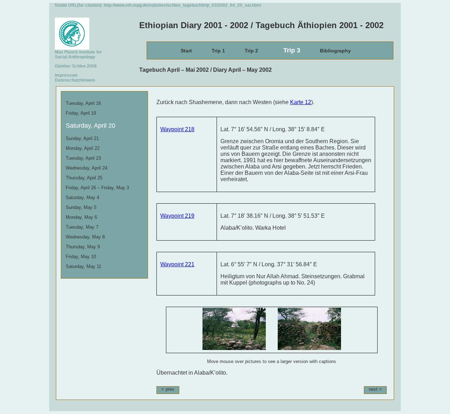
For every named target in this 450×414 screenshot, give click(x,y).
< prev (167, 389)
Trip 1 (218, 50)
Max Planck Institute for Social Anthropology (78, 54)
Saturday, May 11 (83, 266)
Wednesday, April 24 (86, 168)
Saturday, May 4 (82, 197)
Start (186, 50)
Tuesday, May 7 (82, 227)
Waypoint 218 (177, 129)
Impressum (66, 75)
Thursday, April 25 (84, 177)
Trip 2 (251, 50)
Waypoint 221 (177, 264)
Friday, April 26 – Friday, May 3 (97, 187)
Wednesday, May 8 (85, 237)
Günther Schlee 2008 (76, 66)
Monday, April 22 (82, 148)
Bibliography (335, 50)
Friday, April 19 (81, 113)
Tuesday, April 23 (83, 158)
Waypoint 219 (177, 216)
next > (375, 389)
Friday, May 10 (81, 256)
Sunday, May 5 (81, 207)
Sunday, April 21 (82, 138)
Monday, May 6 (81, 217)
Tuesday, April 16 (83, 103)
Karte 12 (300, 102)
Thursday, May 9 (83, 246)
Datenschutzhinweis (75, 80)
